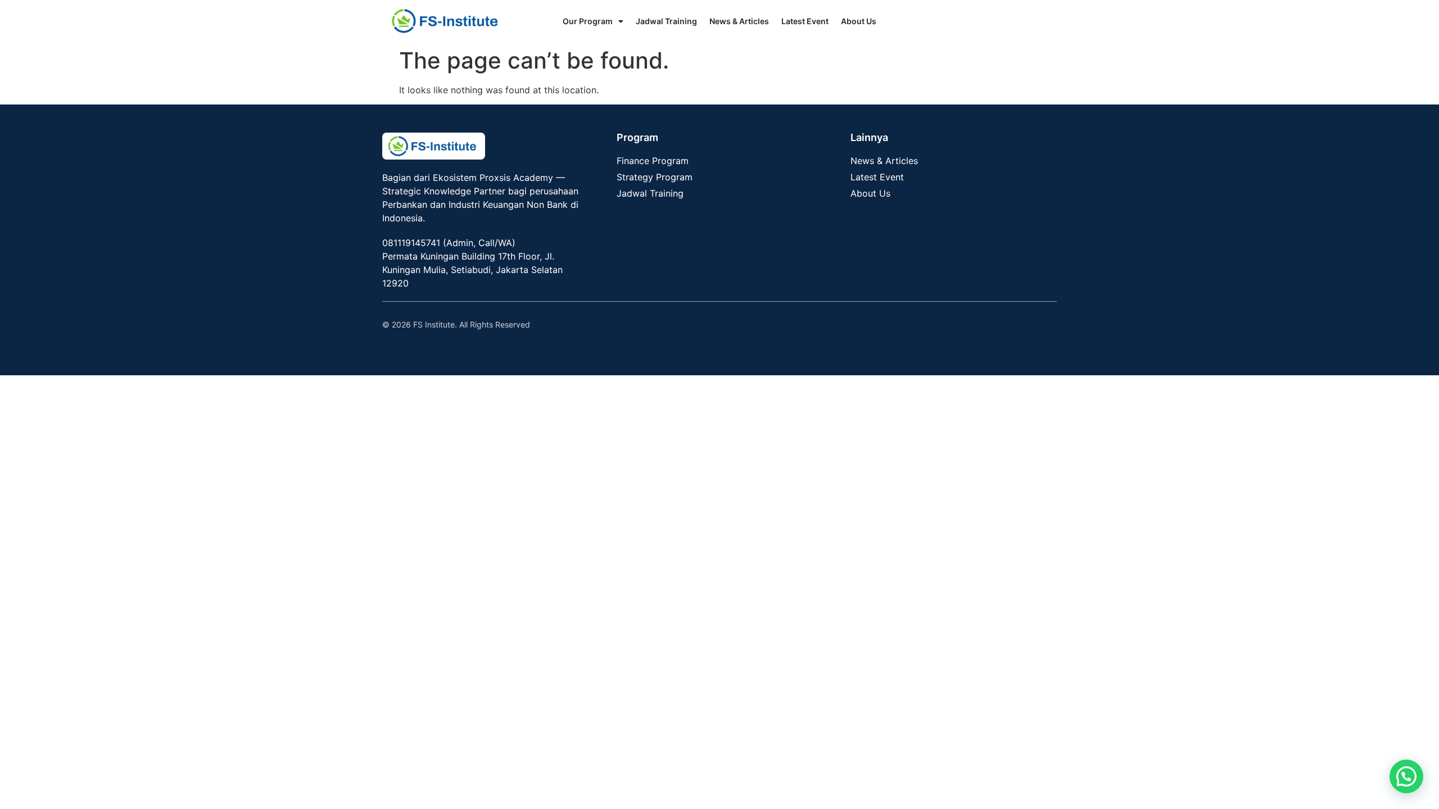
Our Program (588, 21)
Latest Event (805, 21)
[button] (1406, 776)
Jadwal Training (666, 21)
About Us (858, 21)
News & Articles (739, 21)
